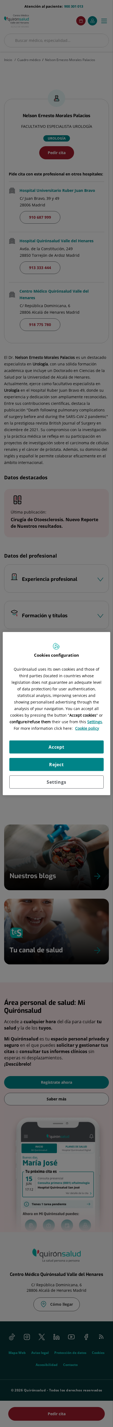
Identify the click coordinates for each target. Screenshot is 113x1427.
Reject (56, 765)
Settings (56, 782)
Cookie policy (87, 728)
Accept (56, 747)
